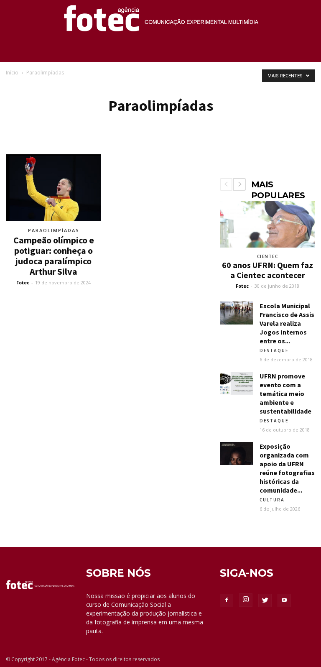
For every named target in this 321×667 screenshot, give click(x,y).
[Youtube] (284, 600)
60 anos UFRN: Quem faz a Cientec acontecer (267, 270)
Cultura (272, 500)
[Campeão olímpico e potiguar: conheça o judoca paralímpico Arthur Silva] (53, 187)
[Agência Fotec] (160, 21)
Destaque (274, 350)
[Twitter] (265, 600)
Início (12, 72)
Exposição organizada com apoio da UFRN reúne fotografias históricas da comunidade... (287, 468)
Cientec (267, 256)
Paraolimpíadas (53, 230)
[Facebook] (226, 600)
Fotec (22, 282)
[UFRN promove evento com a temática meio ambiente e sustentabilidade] (236, 383)
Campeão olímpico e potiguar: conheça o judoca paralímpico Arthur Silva (53, 255)
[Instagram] (245, 600)
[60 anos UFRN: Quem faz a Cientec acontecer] (267, 224)
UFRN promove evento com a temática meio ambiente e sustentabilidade (285, 393)
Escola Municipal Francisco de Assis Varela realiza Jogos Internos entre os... (287, 323)
